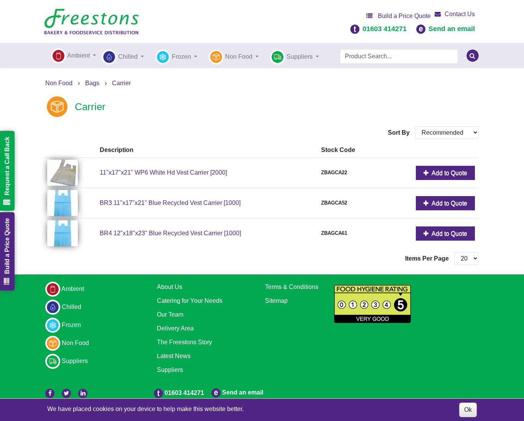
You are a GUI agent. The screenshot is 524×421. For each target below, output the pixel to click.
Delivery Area (175, 328)
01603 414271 (385, 29)
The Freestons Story (184, 342)
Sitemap (276, 300)
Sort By (399, 132)
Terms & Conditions (291, 287)
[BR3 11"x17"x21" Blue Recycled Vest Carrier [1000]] (71, 203)
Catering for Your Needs (189, 300)
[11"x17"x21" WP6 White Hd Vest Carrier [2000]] (71, 173)
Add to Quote (448, 173)
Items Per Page (427, 258)
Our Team (170, 314)
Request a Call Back (7, 166)
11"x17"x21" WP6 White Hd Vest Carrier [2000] (163, 172)
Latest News (174, 356)
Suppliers (170, 370)
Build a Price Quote (403, 16)
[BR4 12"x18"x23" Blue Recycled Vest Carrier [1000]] (71, 233)
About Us (169, 287)
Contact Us (460, 14)
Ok (468, 409)
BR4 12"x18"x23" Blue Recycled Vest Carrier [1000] (170, 233)
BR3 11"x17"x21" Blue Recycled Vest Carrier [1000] (170, 203)
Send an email (451, 29)
